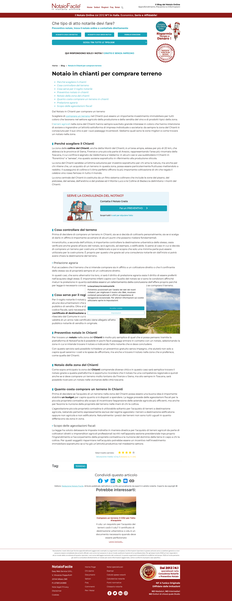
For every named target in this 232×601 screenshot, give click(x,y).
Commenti (90, 586)
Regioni (105, 7)
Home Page (90, 567)
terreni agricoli (61, 124)
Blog (63, 65)
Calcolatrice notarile (116, 579)
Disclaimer (57, 591)
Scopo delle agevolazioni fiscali (74, 106)
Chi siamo (89, 571)
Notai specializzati (115, 567)
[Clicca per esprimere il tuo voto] (133, 452)
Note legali (57, 587)
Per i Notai (89, 590)
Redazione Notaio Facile (72, 486)
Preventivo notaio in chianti (72, 92)
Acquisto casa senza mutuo (99, 34)
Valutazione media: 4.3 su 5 (116, 457)
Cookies (55, 595)
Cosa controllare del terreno (73, 85)
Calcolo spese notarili (116, 575)
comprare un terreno (78, 116)
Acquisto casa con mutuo (67, 34)
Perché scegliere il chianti (71, 82)
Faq (111, 7)
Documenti (90, 575)
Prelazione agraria (67, 102)
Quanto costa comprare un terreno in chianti (83, 99)
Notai (117, 7)
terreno (80, 466)
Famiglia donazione (132, 34)
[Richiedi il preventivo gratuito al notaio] (165, 53)
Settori (97, 7)
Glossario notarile (114, 586)
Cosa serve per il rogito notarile (74, 89)
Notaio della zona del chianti (73, 95)
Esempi (110, 571)
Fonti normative (114, 582)
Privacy (65, 587)
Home (89, 7)
